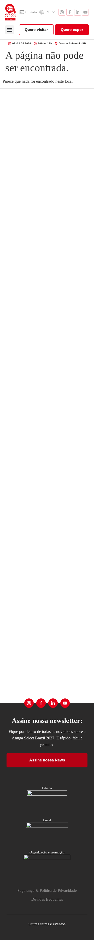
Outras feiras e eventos (47, 924)
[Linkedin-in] (77, 12)
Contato (31, 12)
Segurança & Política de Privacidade (47, 890)
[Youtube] (85, 12)
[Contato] (21, 12)
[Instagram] (61, 12)
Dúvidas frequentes (47, 899)
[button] (9, 29)
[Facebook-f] (69, 12)
